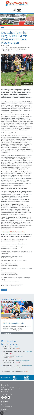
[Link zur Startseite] (17, 3)
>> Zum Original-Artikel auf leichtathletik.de (13, 232)
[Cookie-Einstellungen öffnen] (2, 413)
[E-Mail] (2, 397)
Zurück (4, 290)
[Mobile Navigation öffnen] (2, 27)
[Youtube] (9, 397)
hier (27, 371)
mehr (17, 348)
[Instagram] (5, 397)
